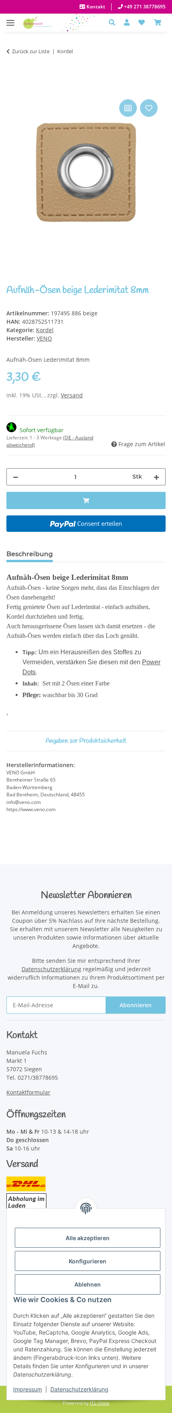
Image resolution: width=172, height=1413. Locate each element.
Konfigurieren (87, 1261)
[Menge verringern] (15, 477)
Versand (72, 395)
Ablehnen (87, 1284)
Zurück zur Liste (31, 51)
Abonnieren (136, 1005)
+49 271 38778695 (144, 6)
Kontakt (95, 6)
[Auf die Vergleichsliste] (128, 108)
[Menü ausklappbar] (10, 19)
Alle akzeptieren (88, 1238)
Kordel (45, 330)
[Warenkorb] (158, 22)
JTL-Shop (99, 1402)
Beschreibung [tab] (29, 554)
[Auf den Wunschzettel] (149, 108)
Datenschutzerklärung (79, 1389)
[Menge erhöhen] (156, 477)
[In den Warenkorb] (12, 88)
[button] (114, 22)
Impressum (27, 1389)
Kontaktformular (28, 1092)
